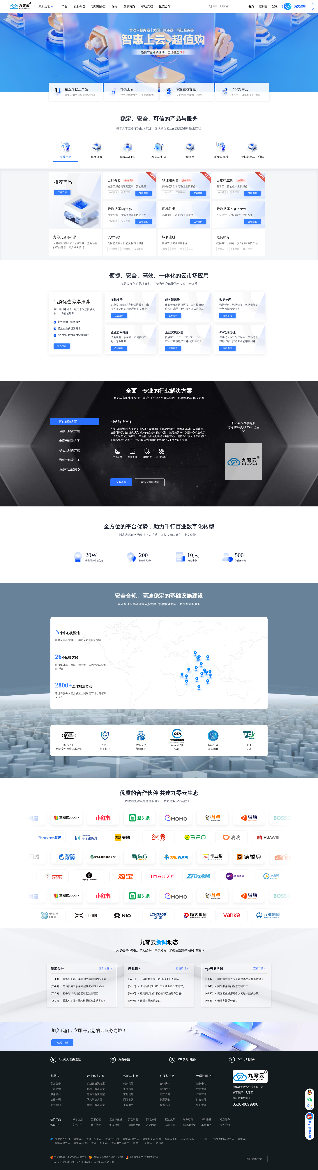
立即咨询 (121, 482)
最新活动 (47, 6)
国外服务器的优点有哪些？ (232, 986)
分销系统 (165, 1089)
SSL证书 (206, 1119)
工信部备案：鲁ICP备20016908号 (70, 1157)
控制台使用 (134, 1124)
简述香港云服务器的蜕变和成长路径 (83, 986)
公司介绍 (55, 1089)
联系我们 (165, 1099)
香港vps (78, 1139)
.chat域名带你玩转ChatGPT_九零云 (159, 979)
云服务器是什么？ (227, 1000)
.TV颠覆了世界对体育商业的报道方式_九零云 (166, 986)
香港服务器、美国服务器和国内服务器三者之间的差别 (94, 979)
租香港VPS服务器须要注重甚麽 (80, 993)
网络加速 (151, 1119)
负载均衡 (133, 1119)
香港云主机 (171, 1139)
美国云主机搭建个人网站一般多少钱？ (239, 993)
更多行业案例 (68, 469)
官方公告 (55, 1083)
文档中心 (78, 1124)
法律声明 (55, 1099)
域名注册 (78, 1119)
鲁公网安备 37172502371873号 (144, 1157)
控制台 (263, 6)
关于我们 (55, 1105)
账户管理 (201, 1105)
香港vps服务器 (131, 1139)
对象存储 (188, 1119)
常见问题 (128, 1094)
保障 (115, 6)
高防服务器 (187, 1139)
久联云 (148, 1143)
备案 (251, 6)
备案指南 (128, 1089)
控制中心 (201, 1083)
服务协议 (55, 1094)
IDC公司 (202, 1139)
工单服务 (128, 1105)
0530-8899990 (245, 1104)
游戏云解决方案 (96, 1083)
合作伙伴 (165, 1083)
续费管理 (201, 1089)
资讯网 (160, 1143)
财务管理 (201, 1099)
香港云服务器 (94, 1139)
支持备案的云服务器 (222, 1139)
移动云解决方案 (96, 1105)
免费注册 (62, 1042)
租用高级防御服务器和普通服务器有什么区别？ (167, 993)
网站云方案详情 (150, 482)
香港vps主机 (112, 1139)
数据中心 (165, 1105)
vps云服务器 (235, 969)
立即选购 (143, 193)
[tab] (65, 152)
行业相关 (158, 969)
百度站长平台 (62, 1139)
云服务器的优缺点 (150, 1000)
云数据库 (170, 1119)
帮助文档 (147, 6)
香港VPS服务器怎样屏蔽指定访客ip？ (84, 1000)
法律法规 (170, 1124)
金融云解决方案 (96, 1089)
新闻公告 (81, 969)
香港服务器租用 (152, 1139)
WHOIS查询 (190, 1124)
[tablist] (159, 153)
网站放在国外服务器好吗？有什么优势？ (240, 979)
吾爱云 (137, 1143)
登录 (275, 6)
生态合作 (165, 6)
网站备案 (128, 1099)
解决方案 (129, 6)
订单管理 (201, 1094)
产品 (65, 6)
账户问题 (128, 1083)
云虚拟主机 (115, 1119)
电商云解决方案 (96, 1094)
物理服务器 (98, 6)
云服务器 (79, 6)
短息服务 (225, 1119)
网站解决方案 (94, 1099)
